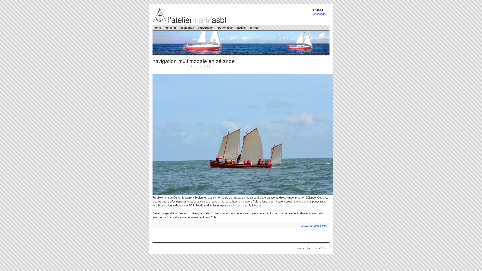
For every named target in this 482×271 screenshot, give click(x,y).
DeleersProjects (320, 248)
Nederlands (318, 14)
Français (318, 9)
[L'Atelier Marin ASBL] (160, 22)
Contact (254, 27)
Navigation (187, 27)
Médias (241, 27)
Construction (206, 27)
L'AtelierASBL (197, 19)
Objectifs (171, 27)
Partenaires (225, 27)
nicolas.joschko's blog (314, 225)
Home (158, 27)
